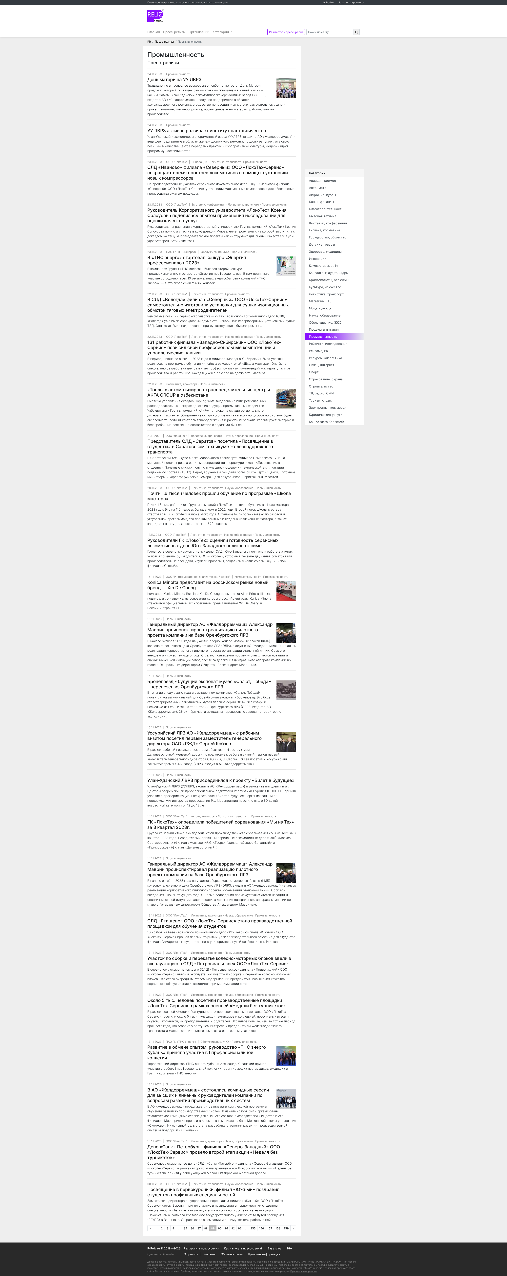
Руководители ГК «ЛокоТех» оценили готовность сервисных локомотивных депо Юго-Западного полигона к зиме (212, 543)
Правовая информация (264, 1254)
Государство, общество (327, 237)
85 (185, 1228)
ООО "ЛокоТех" (176, 162)
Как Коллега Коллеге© (326, 422)
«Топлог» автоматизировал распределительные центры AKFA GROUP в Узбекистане (208, 392)
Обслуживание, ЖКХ (215, 251)
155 (253, 1228)
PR (149, 41)
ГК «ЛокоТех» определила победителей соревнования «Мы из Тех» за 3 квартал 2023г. (220, 824)
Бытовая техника (322, 216)
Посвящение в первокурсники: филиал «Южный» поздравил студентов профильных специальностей (213, 1192)
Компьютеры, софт (247, 576)
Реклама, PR (318, 351)
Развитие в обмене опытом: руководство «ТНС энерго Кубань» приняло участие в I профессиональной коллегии (206, 1052)
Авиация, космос (322, 181)
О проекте (191, 1254)
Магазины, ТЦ (320, 301)
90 (220, 1228)
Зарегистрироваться (351, 2)
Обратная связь (232, 1254)
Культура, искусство (325, 287)
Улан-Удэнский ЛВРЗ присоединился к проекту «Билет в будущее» (220, 780)
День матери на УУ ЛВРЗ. (175, 79)
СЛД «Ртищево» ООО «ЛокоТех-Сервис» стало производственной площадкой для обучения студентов (219, 923)
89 (213, 1229)
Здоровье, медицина (325, 251)
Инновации (199, 162)
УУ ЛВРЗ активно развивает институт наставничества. (207, 130)
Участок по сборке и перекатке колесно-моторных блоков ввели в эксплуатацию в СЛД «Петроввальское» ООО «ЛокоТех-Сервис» (219, 961)
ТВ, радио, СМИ (321, 393)
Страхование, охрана (326, 379)
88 (206, 1228)
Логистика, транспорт (225, 162)
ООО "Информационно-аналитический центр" (198, 576)
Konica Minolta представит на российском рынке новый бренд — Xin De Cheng (207, 585)
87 (199, 1228)
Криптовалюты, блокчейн (329, 280)
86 (192, 1228)
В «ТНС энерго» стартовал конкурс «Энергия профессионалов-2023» (196, 260)
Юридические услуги (325, 415)
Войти (330, 2)
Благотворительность (326, 209)
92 (233, 1228)
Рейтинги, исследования (328, 344)
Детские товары (322, 244)
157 (269, 1228)
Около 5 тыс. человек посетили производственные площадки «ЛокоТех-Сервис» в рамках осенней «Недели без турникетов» (216, 1003)
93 (240, 1228)
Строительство (321, 386)
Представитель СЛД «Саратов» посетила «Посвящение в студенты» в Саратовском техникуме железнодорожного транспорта (210, 446)
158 (277, 1228)
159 (286, 1228)
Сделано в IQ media (160, 1254)
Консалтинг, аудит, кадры (329, 273)
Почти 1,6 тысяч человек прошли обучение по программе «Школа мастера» (219, 496)
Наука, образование (239, 336)
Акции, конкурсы (203, 816)
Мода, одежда (320, 308)
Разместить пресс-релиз (286, 32)
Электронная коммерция (328, 407)
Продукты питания (324, 329)
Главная (153, 32)
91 (226, 1228)
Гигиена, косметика (324, 230)
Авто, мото (317, 188)
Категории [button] (221, 32)
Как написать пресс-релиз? (243, 1248)
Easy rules (274, 1248)
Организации (199, 32)
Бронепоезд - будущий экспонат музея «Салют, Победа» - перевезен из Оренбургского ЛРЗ (209, 684)
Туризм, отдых (320, 400)
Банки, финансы (321, 202)
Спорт (314, 372)
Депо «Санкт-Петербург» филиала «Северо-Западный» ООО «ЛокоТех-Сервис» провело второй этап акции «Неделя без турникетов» (213, 1152)
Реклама (209, 1254)
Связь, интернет (322, 365)
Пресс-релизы (174, 32)
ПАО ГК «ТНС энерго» (181, 251)
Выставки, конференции (209, 204)
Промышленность (178, 74)
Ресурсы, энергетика (325, 358)
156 (261, 1228)
